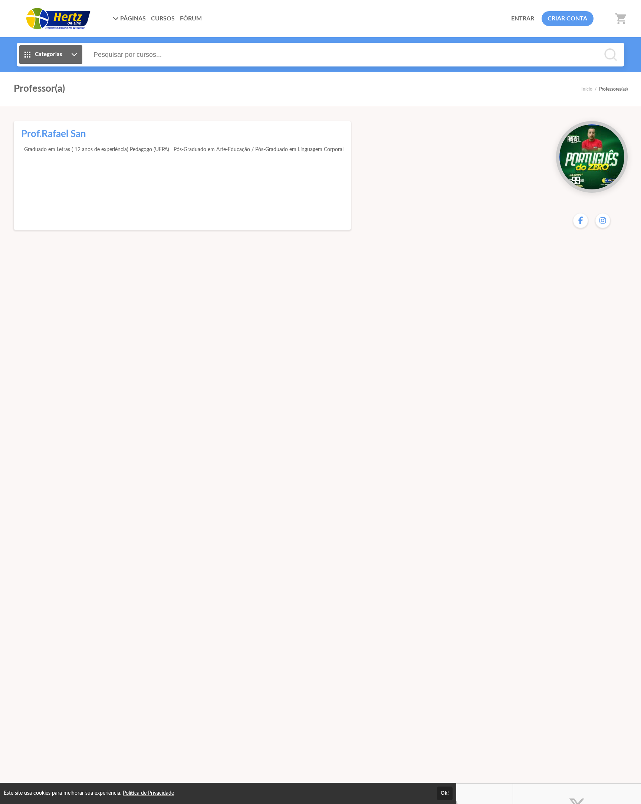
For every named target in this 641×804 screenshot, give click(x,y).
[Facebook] (580, 220)
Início (586, 89)
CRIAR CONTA (567, 19)
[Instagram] (602, 220)
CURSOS (163, 19)
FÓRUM (191, 19)
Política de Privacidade (148, 793)
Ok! (445, 793)
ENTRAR (522, 19)
